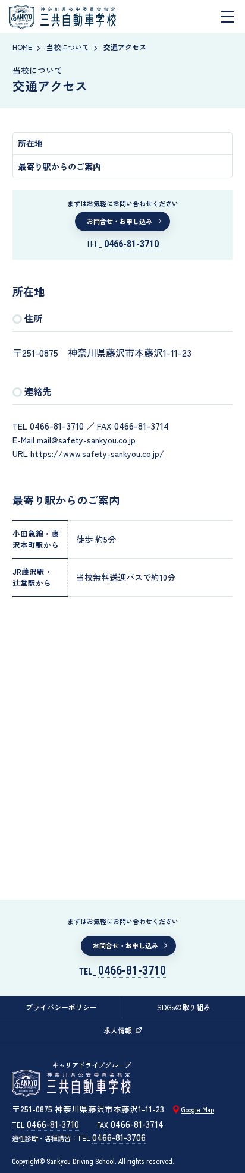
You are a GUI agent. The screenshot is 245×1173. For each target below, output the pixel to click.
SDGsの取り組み (184, 1007)
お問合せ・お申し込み (119, 221)
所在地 (30, 143)
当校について (67, 47)
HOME (22, 47)
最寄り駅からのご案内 (59, 166)
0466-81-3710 (131, 244)
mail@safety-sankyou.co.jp (86, 440)
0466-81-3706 (119, 1137)
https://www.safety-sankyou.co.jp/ (97, 453)
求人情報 (117, 1030)
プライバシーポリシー (61, 1007)
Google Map (197, 1109)
